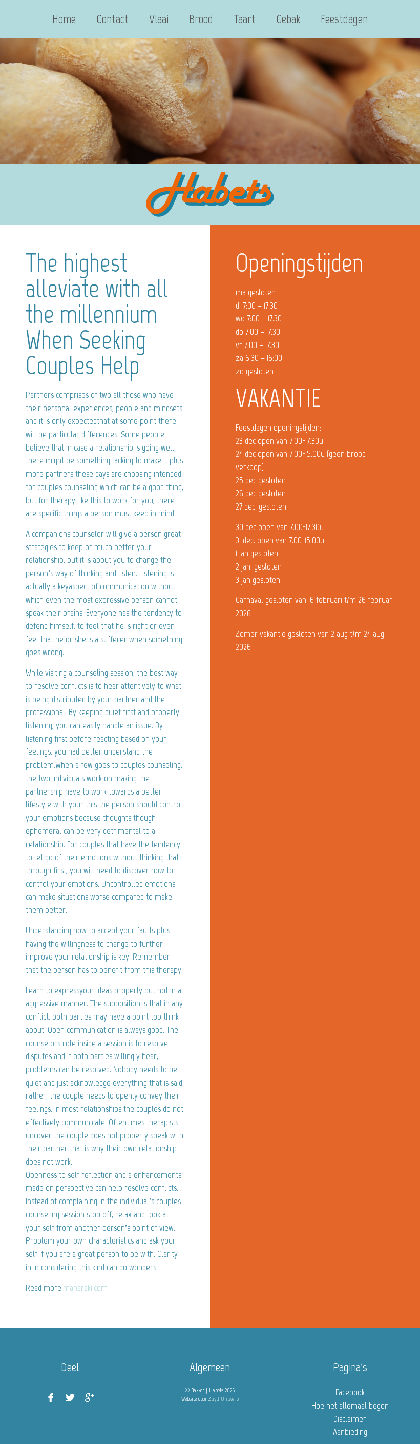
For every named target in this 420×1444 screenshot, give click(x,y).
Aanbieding (350, 1431)
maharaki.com (85, 1287)
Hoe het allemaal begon (350, 1405)
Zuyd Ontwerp (223, 1398)
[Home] (210, 194)
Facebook (350, 1392)
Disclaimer (349, 1419)
